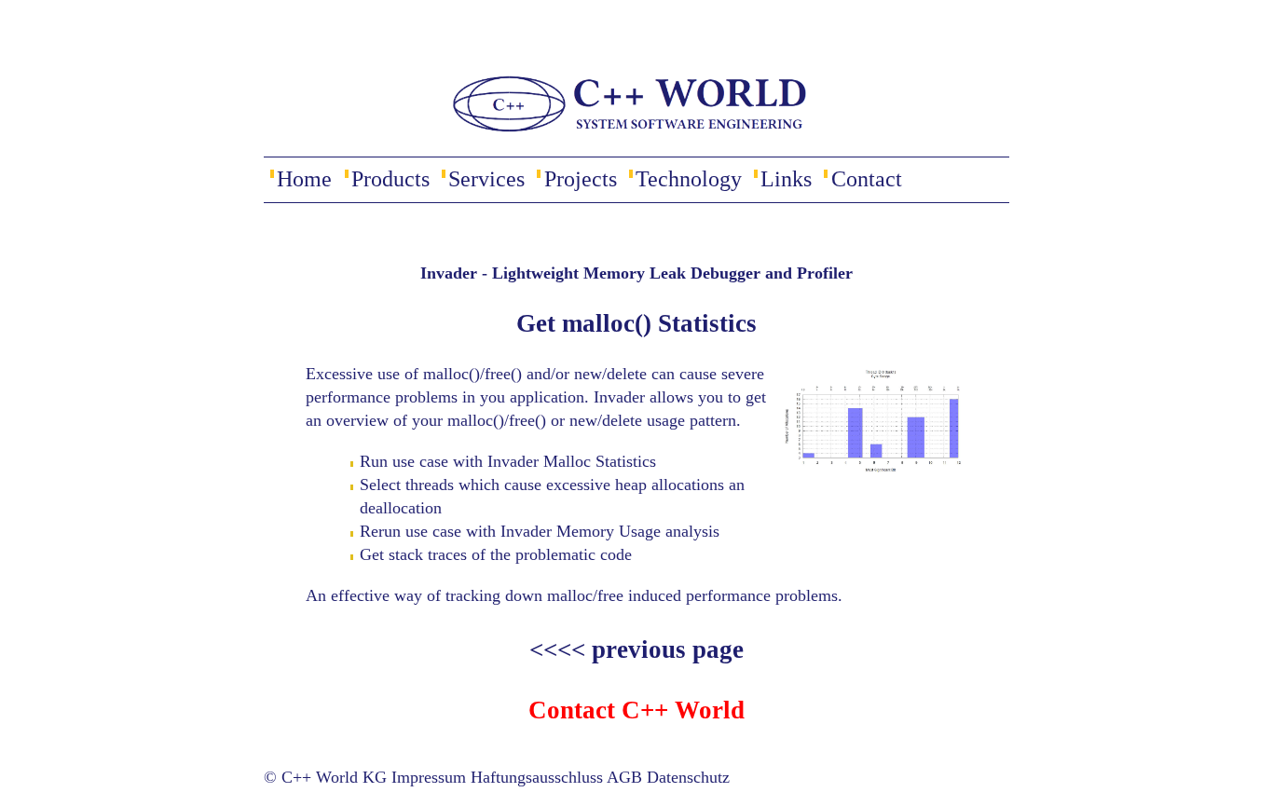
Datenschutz (688, 777)
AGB (624, 777)
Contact (866, 179)
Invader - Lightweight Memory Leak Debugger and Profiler (636, 273)
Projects (580, 179)
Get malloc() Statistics (636, 323)
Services (486, 179)
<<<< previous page (636, 649)
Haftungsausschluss (537, 777)
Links (786, 179)
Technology (689, 179)
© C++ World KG (325, 777)
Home (304, 179)
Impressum (428, 777)
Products (390, 179)
